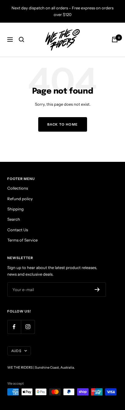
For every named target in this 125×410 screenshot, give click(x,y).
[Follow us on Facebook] (14, 327)
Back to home (62, 124)
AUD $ (16, 351)
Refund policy (20, 198)
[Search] (21, 39)
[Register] (97, 289)
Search (13, 219)
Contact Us (17, 229)
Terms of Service (22, 240)
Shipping (15, 209)
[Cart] (115, 39)
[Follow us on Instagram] (28, 327)
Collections (17, 188)
